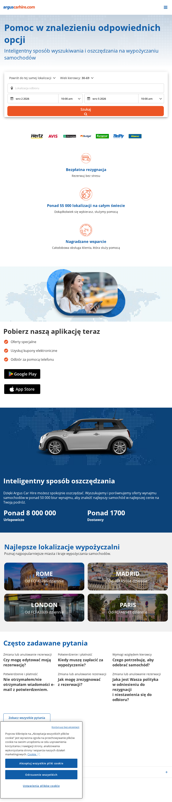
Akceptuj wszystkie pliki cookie (41, 763)
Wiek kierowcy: (74, 78)
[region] (41, 760)
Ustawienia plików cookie (41, 786)
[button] (166, 7)
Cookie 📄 (33, 754)
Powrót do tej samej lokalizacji (30, 78)
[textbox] (86, 88)
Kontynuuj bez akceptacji (65, 727)
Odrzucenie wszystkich (41, 775)
